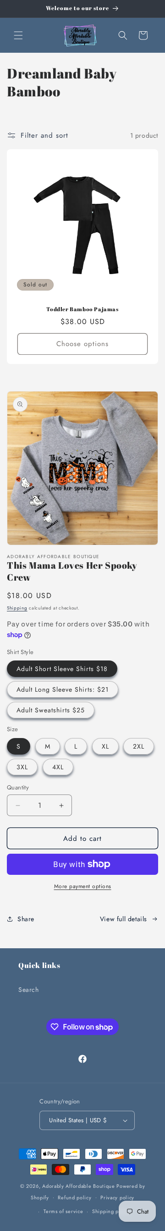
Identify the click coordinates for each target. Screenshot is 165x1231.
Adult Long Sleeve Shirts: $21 (62, 689)
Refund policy (74, 1197)
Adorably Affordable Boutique (78, 1186)
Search (28, 989)
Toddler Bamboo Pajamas (82, 309)
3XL (22, 767)
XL (105, 746)
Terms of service (63, 1211)
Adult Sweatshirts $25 (50, 710)
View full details (123, 918)
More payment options (82, 886)
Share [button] (25, 918)
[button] (18, 35)
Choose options (82, 344)
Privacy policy (117, 1197)
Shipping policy (111, 1211)
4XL (58, 767)
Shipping (17, 607)
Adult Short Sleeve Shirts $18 (62, 668)
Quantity (18, 787)
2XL (138, 746)
